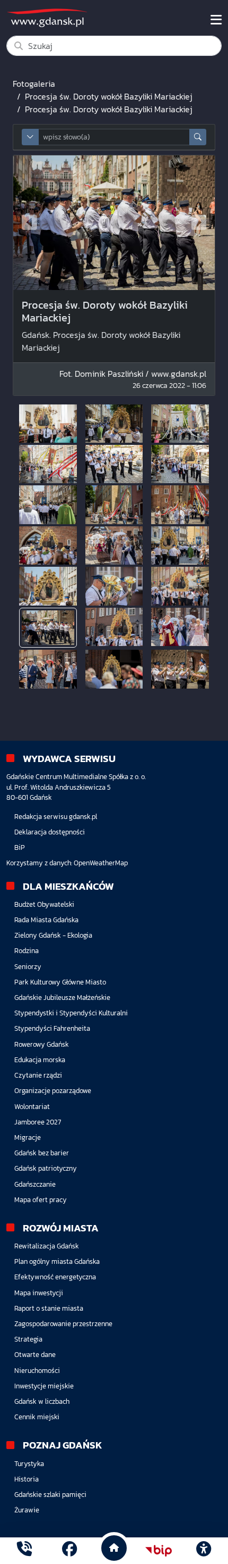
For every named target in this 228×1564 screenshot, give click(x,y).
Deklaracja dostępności (49, 832)
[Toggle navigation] (216, 19)
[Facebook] (69, 1550)
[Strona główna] (24, 1550)
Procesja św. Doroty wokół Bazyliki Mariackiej (108, 96)
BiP (19, 847)
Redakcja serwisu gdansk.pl (55, 817)
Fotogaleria (34, 83)
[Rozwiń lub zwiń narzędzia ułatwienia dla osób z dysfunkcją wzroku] (203, 1550)
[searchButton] (197, 137)
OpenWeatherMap (101, 863)
